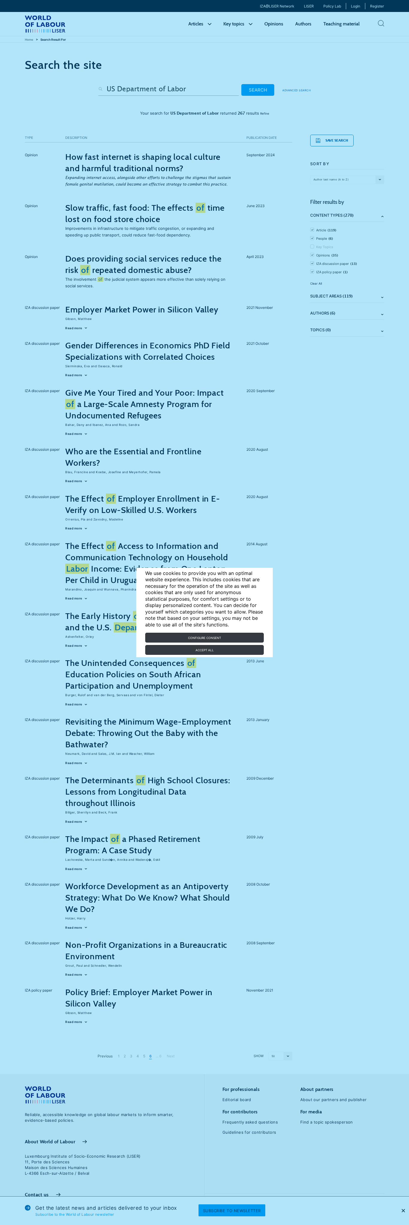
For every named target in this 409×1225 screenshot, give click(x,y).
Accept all (205, 650)
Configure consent (204, 638)
